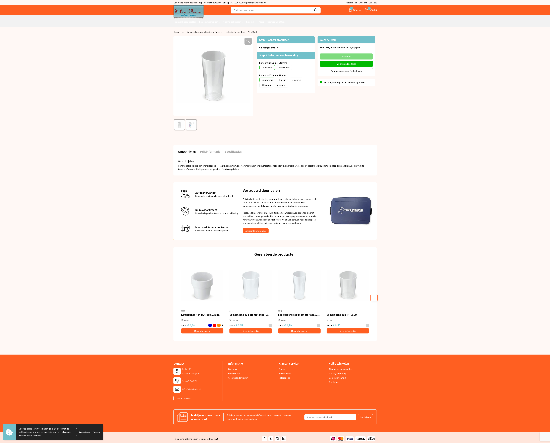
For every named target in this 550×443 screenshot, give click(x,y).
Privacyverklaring (337, 373)
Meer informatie (202, 330)
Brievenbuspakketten (185, 21)
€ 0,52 (236, 325)
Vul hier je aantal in (268, 47)
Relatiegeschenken (208, 21)
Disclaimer (334, 382)
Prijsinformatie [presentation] (210, 152)
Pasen (262, 21)
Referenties (351, 2)
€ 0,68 (188, 325)
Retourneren (285, 373)
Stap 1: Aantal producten (274, 40)
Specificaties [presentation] (233, 152)
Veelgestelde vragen (238, 377)
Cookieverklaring (337, 377)
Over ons (363, 2)
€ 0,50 (333, 325)
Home (176, 32)
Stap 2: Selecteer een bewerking (278, 55)
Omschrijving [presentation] (187, 152)
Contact (373, 2)
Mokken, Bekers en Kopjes (199, 32)
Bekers (218, 32)
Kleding (250, 21)
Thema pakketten (232, 21)
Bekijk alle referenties (255, 230)
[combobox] (271, 10)
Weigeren (97, 432)
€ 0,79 (285, 325)
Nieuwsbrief (234, 373)
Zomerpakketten (276, 21)
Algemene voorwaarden (340, 369)
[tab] (187, 152)
